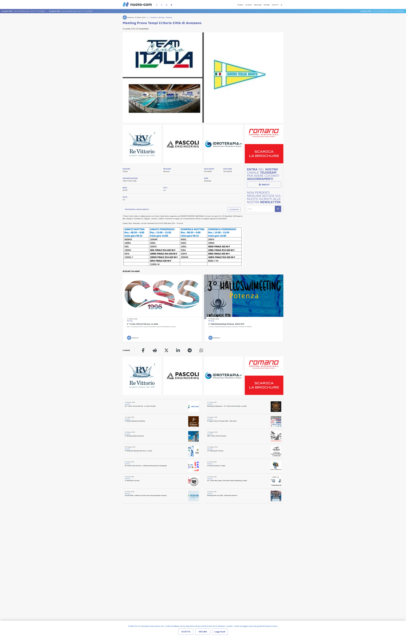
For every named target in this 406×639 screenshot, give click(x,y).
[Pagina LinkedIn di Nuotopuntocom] (166, 4)
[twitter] (166, 350)
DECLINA (203, 632)
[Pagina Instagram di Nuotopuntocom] (161, 4)
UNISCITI (265, 185)
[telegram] (189, 350)
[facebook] (143, 350)
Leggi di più (220, 632)
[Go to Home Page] (147, 17)
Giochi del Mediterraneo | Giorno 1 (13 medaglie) (43, 11)
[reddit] (155, 350)
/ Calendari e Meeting (156, 17)
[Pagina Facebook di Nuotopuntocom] (156, 4)
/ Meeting (168, 17)
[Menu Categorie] (281, 4)
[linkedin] (178, 350)
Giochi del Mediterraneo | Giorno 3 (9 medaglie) (354, 11)
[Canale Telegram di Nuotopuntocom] (171, 4)
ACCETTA (185, 632)
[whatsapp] (201, 350)
